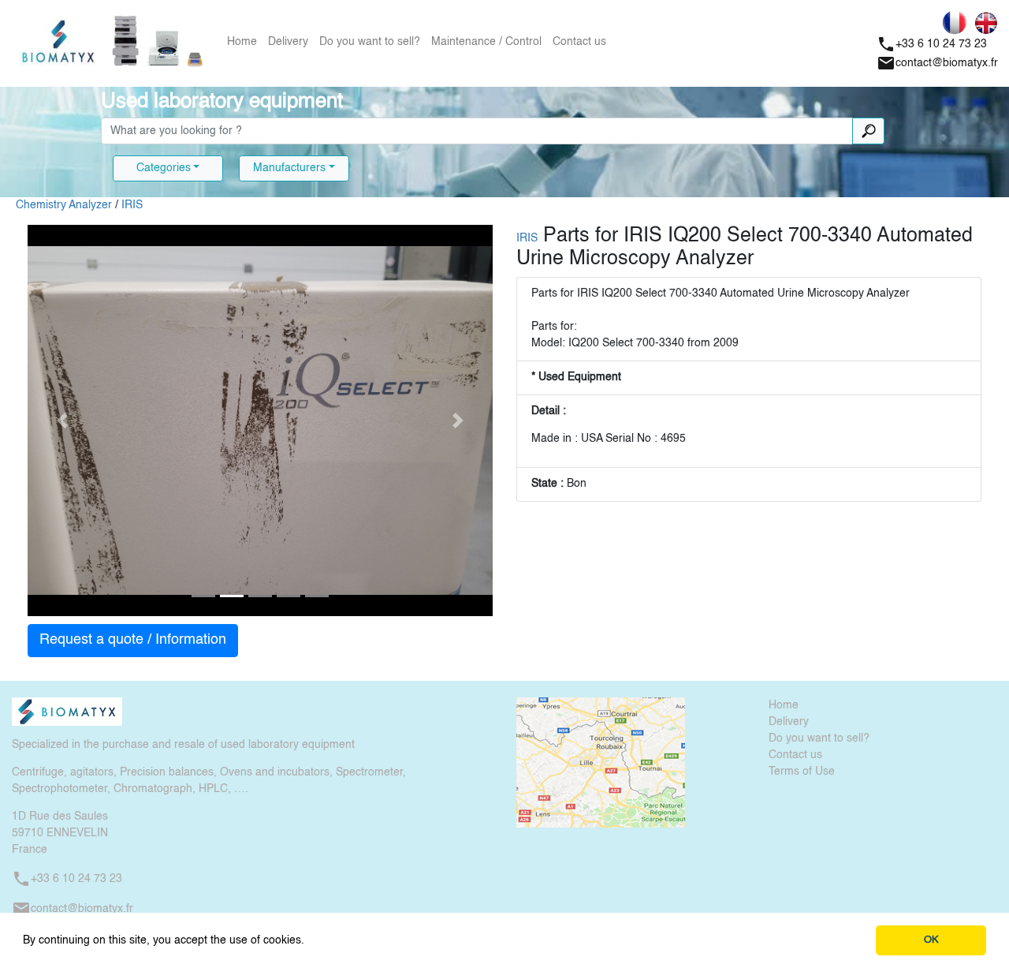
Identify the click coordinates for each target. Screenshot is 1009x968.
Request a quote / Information (132, 640)
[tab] (203, 596)
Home (242, 41)
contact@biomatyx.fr (937, 63)
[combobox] (477, 131)
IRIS (132, 205)
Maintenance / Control (486, 41)
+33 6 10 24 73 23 (932, 44)
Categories (163, 168)
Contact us (579, 41)
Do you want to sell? (369, 41)
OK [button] (931, 940)
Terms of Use (802, 771)
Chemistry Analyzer (64, 205)
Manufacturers (289, 168)
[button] (309, 941)
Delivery (288, 41)
